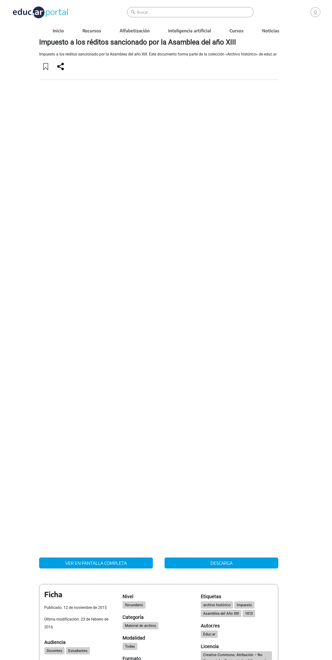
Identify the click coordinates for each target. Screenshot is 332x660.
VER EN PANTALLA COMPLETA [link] (96, 563)
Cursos (236, 30)
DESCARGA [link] (221, 563)
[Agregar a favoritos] (46, 66)
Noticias (270, 30)
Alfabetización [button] (135, 30)
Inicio (58, 30)
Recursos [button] (91, 30)
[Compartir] (60, 66)
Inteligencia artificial (189, 30)
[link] (315, 12)
